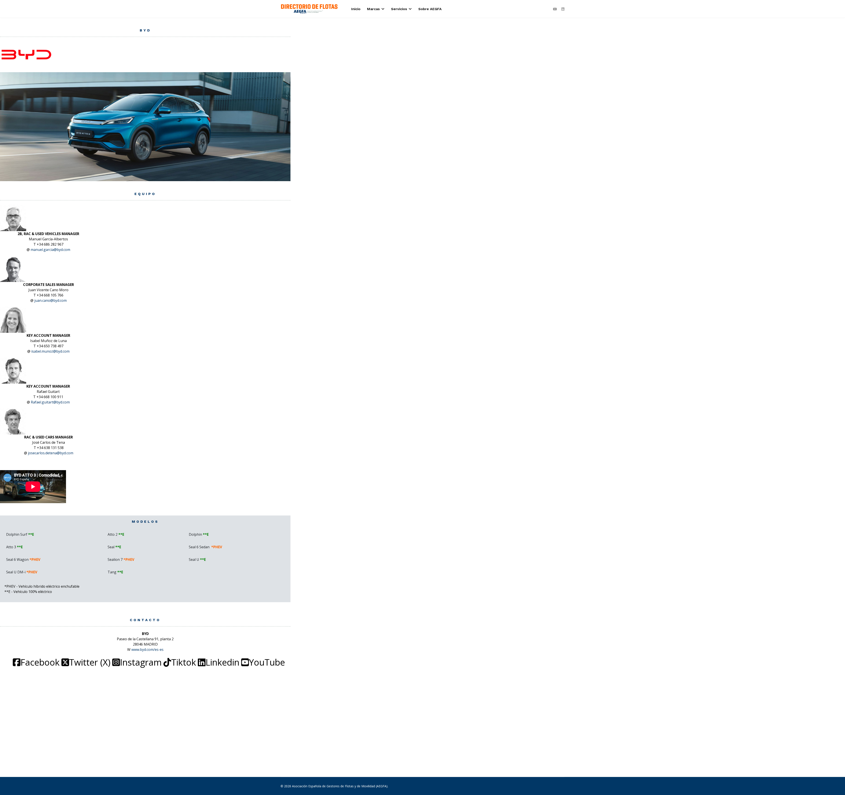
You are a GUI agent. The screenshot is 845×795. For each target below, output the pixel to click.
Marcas (373, 9)
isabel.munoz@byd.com (50, 351)
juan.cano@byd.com (50, 300)
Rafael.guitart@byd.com (50, 402)
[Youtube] (555, 9)
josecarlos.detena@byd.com (50, 453)
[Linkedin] (562, 9)
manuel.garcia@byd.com (50, 249)
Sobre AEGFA (430, 9)
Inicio (355, 9)
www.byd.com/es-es (147, 649)
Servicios (399, 9)
